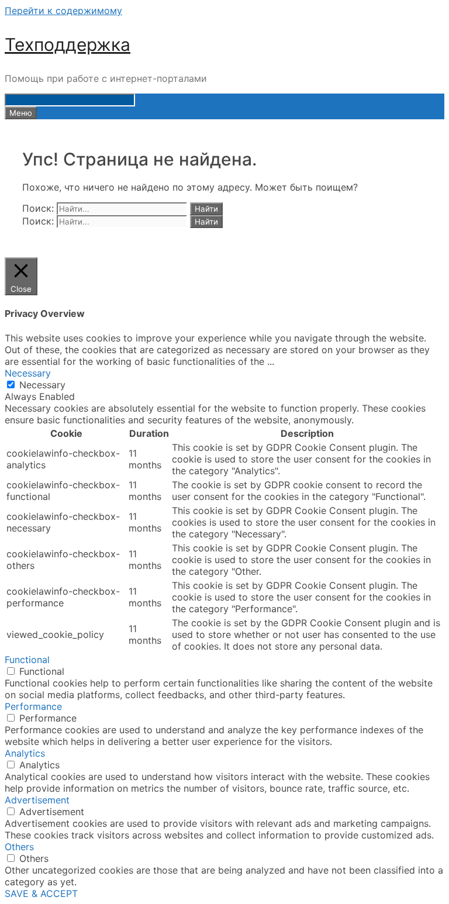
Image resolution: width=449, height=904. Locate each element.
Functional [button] (27, 659)
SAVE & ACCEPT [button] (41, 893)
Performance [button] (33, 706)
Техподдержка (67, 44)
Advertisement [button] (37, 800)
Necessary (42, 385)
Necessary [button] (28, 373)
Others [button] (19, 847)
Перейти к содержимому (63, 10)
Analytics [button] (25, 753)
